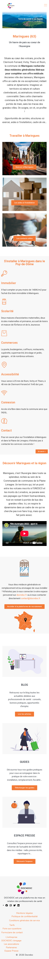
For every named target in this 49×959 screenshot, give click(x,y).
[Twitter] (14, 905)
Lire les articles (24, 714)
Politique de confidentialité (25, 916)
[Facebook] (6, 905)
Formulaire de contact (12, 932)
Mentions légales (24, 913)
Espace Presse (11, 950)
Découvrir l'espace (24, 861)
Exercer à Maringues (24, 167)
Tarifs (12, 925)
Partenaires (11, 947)
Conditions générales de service (24, 920)
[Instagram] (10, 905)
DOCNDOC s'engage (11, 940)
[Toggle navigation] (46, 5)
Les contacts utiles (25, 238)
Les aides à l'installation (24, 203)
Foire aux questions (12, 928)
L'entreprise (11, 937)
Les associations (11, 944)
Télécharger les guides (24, 788)
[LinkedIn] (18, 905)
